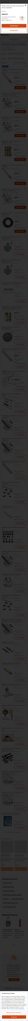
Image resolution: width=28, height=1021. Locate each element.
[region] (14, 1006)
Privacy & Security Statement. (17, 1008)
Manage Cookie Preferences (14, 1012)
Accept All (14, 1017)
